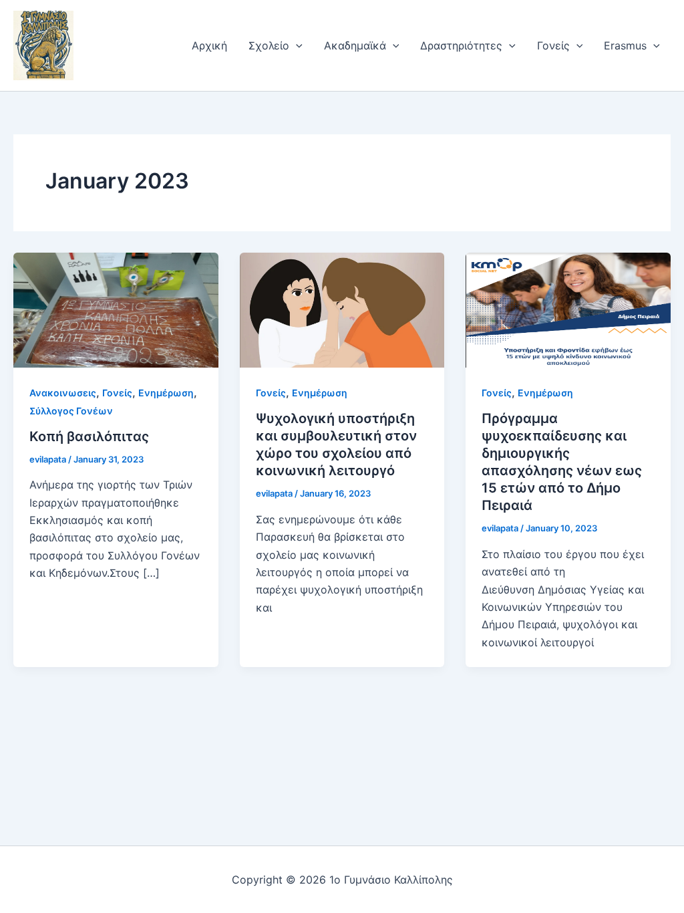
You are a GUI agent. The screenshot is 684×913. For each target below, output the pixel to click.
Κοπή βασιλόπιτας (89, 436)
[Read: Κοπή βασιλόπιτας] (115, 308)
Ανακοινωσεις (62, 392)
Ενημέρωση (166, 392)
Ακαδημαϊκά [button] (355, 45)
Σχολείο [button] (268, 45)
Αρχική (209, 45)
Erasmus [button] (625, 45)
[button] (296, 45)
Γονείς (117, 392)
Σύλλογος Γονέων (71, 410)
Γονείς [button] (553, 45)
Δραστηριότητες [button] (461, 45)
